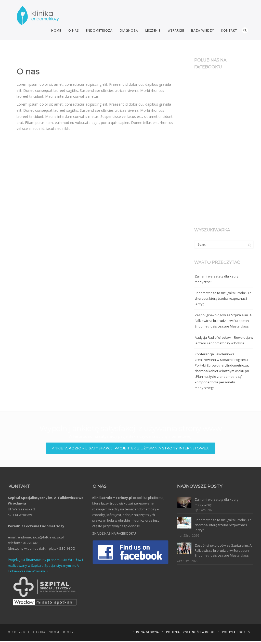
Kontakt (229, 30)
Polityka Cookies (236, 632)
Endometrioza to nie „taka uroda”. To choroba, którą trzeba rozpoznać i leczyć (223, 298)
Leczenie (153, 30)
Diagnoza (129, 30)
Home (56, 30)
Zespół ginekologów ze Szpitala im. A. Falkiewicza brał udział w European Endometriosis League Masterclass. (223, 321)
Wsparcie (176, 30)
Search (245, 30)
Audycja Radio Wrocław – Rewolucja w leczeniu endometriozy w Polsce (224, 340)
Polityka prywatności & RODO (190, 632)
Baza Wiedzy (202, 30)
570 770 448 (29, 542)
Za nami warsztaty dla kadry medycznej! (217, 279)
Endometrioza (99, 30)
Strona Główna (146, 632)
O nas (73, 30)
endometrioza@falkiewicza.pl (41, 537)
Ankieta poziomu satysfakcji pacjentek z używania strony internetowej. (130, 448)
